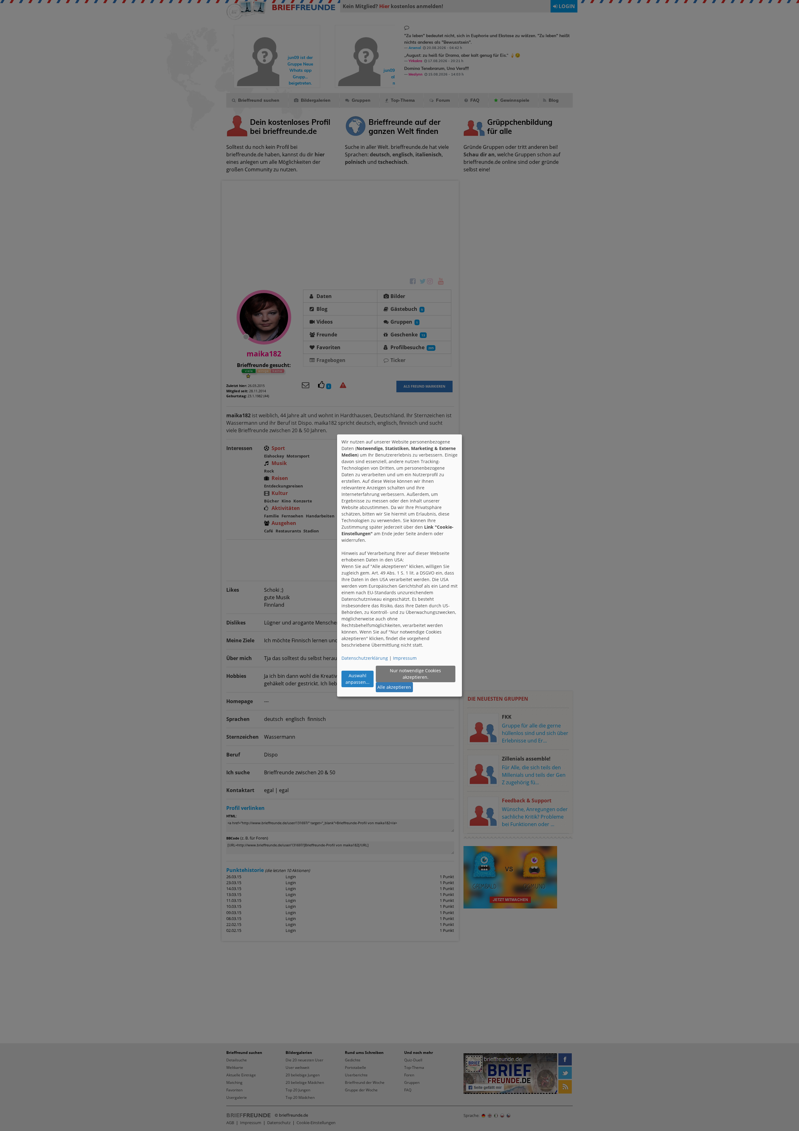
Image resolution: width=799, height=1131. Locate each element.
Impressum (405, 658)
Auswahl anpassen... (358, 679)
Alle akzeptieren (394, 687)
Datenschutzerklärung (364, 658)
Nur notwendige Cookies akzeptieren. (415, 674)
